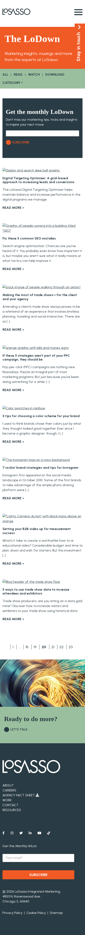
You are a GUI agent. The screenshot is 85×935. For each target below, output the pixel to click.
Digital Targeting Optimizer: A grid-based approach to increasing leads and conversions (38, 180)
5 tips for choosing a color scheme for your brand (41, 416)
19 (35, 647)
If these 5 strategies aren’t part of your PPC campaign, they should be (36, 357)
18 (27, 647)
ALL (5, 74)
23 (71, 647)
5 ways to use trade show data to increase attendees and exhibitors (35, 591)
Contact (10, 805)
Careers (9, 790)
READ (18, 74)
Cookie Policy (36, 913)
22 (61, 647)
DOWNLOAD (54, 74)
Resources (11, 810)
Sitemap (56, 913)
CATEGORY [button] (11, 83)
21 (52, 647)
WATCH (34, 74)
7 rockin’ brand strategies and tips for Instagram (40, 468)
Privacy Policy (12, 913)
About (8, 785)
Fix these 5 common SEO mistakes (29, 238)
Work (7, 800)
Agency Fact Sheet (19, 795)
